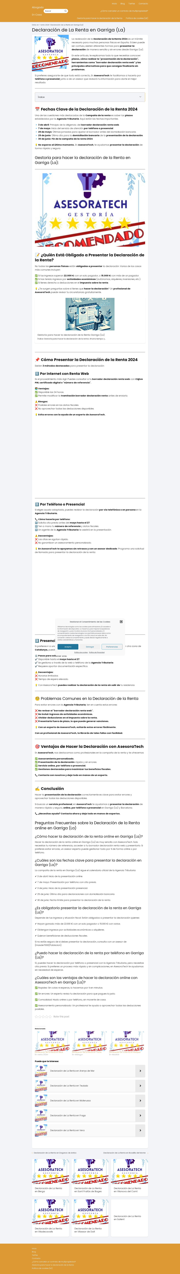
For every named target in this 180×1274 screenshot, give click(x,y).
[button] (121, 621)
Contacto (143, 3)
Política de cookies (81, 652)
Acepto (68, 646)
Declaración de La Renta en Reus (49, 1052)
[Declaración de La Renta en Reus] (52, 1041)
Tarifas (131, 3)
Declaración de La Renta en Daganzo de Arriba (55, 1152)
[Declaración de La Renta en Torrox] (89, 1041)
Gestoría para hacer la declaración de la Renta (99, 18)
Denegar (90, 646)
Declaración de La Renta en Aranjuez (125, 1052)
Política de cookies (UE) (137, 18)
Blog (123, 3)
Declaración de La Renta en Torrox (87, 1052)
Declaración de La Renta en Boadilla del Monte (124, 1152)
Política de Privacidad (97, 652)
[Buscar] (65, 11)
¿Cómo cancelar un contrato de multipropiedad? (124, 11)
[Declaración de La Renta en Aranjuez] (126, 1041)
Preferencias (112, 646)
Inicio (114, 3)
